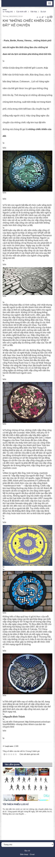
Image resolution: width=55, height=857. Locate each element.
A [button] (37, 17)
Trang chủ (8, 12)
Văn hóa (33, 12)
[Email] (51, 17)
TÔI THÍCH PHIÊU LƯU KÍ (15, 804)
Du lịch (43, 12)
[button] (48, 17)
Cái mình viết (21, 12)
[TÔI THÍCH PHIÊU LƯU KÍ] (27, 784)
